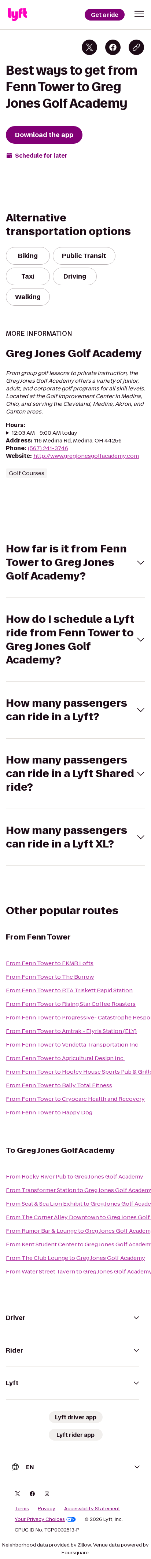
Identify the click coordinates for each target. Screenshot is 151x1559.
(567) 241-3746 (48, 448)
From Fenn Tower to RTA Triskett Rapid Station (69, 990)
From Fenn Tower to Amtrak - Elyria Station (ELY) (71, 1031)
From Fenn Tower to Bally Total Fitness (59, 1085)
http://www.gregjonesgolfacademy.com (86, 456)
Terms (22, 1508)
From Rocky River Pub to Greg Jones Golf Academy (74, 1176)
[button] (139, 14)
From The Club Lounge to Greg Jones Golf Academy (75, 1258)
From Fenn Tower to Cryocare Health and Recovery (75, 1099)
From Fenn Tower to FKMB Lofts (49, 963)
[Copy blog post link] (136, 47)
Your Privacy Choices (40, 1519)
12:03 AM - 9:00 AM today (44, 433)
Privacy (46, 1508)
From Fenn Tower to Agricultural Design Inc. (65, 1058)
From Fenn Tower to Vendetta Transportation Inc (72, 1044)
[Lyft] (17, 14)
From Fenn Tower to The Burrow (50, 977)
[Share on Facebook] (113, 47)
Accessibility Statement (92, 1508)
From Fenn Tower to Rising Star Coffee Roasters (71, 1004)
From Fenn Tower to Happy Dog (49, 1112)
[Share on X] (89, 47)
